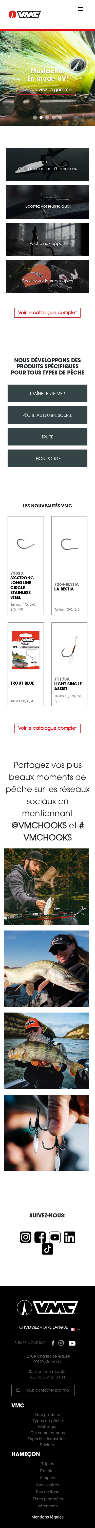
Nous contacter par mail (43, 1390)
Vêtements (47, 1505)
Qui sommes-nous (47, 1432)
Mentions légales (47, 1516)
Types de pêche (47, 1420)
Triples (47, 1463)
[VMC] (25, 14)
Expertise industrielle (47, 1438)
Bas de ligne (47, 1491)
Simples (47, 1477)
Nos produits (47, 1414)
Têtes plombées (47, 1498)
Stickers (47, 1444)
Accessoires (47, 1484)
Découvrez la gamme (35, 90)
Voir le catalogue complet (47, 313)
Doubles (47, 1470)
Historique (48, 1426)
